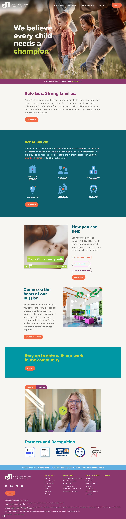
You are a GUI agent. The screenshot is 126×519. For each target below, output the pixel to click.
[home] (15, 5)
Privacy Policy (8, 514)
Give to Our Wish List (92, 491)
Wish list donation (81, 264)
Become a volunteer (82, 270)
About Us (47, 478)
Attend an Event (90, 488)
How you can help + (93, 476)
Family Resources (68, 486)
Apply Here (77, 81)
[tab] (30, 387)
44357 (100, 467)
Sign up (30, 368)
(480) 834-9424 (43, 467)
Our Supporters (49, 483)
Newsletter (89, 494)
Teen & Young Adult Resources (72, 488)
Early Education (67, 483)
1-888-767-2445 (73, 467)
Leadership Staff (49, 481)
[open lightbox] (63, 410)
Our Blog (47, 493)
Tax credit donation (82, 257)
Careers (107, 476)
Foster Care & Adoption (70, 481)
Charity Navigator (33, 157)
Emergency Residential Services (72, 478)
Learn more (31, 120)
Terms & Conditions (19, 514)
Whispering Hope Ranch (70, 491)
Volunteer (88, 486)
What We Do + (68, 476)
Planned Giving (90, 483)
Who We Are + (49, 476)
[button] (59, 5)
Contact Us (48, 491)
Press (46, 488)
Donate (116, 5)
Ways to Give (89, 478)
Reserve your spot (33, 337)
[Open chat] (3, 516)
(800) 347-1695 (72, 511)
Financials (48, 486)
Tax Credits (89, 481)
